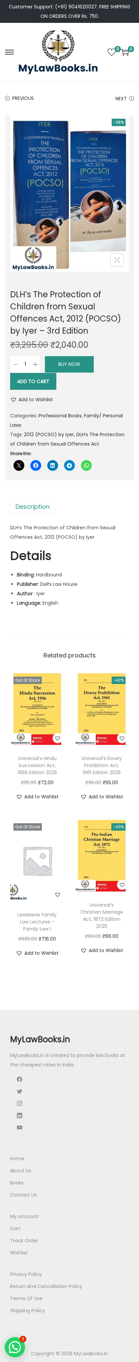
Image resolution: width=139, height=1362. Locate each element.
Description (33, 506)
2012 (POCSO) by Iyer (49, 434)
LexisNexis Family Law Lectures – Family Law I (37, 921)
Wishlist (19, 1252)
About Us (20, 1170)
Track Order (24, 1240)
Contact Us (23, 1194)
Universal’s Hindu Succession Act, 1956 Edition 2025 (37, 765)
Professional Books (60, 415)
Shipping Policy (27, 1310)
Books (17, 1182)
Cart (15, 1228)
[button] (31, 399)
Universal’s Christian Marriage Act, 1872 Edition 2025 (101, 916)
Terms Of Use (26, 1298)
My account (24, 1216)
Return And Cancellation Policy (46, 1286)
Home (17, 1158)
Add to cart (33, 381)
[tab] (69, 507)
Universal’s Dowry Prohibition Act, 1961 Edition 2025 (102, 765)
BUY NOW (69, 364)
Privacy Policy (26, 1274)
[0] (112, 52)
